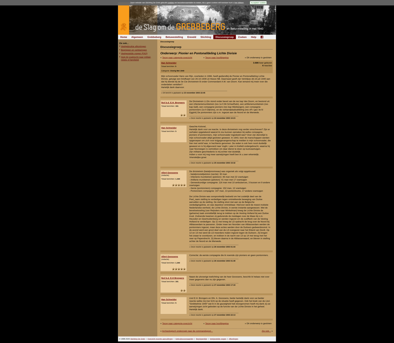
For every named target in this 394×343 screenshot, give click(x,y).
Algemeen (137, 37)
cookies (171, 3)
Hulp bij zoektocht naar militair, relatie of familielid (136, 58)
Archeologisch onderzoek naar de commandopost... (187, 331)
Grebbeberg (154, 37)
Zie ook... (266, 331)
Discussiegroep (224, 37)
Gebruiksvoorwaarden (184, 339)
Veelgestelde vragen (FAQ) (134, 53)
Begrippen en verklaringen (134, 50)
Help (253, 37)
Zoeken (242, 37)
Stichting (205, 37)
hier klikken (239, 3)
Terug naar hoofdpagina (217, 57)
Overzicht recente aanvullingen (160, 339)
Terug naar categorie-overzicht (177, 57)
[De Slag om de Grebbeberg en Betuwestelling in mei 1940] (197, 18)
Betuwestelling (174, 37)
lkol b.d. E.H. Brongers (173, 102)
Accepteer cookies (258, 3)
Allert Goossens (169, 172)
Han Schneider (168, 63)
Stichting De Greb (137, 339)
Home (123, 37)
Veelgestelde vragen (218, 339)
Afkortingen (233, 339)
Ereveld (191, 37)
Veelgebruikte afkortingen (133, 46)
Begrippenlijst (201, 339)
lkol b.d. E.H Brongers (172, 278)
